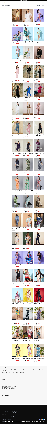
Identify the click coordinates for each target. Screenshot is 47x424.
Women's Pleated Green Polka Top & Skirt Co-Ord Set (28, 42)
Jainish (13, 173)
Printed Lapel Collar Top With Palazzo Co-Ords (28, 60)
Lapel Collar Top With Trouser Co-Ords (27, 98)
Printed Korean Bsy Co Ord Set (38, 227)
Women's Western (22, 421)
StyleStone (24, 135)
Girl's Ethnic (16, 421)
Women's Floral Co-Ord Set (15, 41)
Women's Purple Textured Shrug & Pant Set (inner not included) (16, 153)
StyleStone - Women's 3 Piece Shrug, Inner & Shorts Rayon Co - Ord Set (28, 303)
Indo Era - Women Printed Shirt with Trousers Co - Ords (17, 358)
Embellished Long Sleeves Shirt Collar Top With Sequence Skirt (39, 60)
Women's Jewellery (43, 421)
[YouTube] (5, 414)
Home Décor (35, 421)
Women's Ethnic (10, 421)
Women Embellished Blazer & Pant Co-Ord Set (27, 79)
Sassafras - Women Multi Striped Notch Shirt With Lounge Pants (38, 340)
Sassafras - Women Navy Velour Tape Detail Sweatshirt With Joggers (39, 303)
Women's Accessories (38, 421)
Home (38, 5)
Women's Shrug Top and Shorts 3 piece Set (39, 265)
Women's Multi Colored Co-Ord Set (17, 264)
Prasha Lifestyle (5, 419)
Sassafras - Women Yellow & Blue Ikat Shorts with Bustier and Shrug (17, 321)
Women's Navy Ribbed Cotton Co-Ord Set (28, 153)
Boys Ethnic (18, 421)
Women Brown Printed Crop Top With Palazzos (39, 209)
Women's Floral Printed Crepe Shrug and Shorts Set (28, 246)
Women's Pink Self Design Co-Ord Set (28, 134)
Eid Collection (6, 421)
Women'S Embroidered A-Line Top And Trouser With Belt (16, 209)
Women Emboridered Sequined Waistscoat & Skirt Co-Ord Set (16, 98)
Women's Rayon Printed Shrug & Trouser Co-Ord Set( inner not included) (16, 284)
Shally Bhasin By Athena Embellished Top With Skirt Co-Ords (39, 79)
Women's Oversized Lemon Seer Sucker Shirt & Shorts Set (16, 23)
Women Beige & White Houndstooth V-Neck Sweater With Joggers (28, 116)
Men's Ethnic (13, 421)
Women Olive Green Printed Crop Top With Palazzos (28, 172)
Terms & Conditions (13, 416)
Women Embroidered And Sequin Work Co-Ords (39, 153)
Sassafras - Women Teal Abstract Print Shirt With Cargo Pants (39, 358)
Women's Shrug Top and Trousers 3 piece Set (27, 265)
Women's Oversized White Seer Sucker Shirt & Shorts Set (28, 23)
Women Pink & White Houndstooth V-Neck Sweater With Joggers (39, 116)
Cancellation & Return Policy (14, 411)
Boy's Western (31, 421)
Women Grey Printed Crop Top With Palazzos (38, 172)
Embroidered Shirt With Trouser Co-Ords (17, 116)
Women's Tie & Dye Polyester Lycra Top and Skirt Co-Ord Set (17, 60)
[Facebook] (2, 414)
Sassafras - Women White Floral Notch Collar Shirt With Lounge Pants (28, 340)
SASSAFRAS (24, 117)
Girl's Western (28, 421)
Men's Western (25, 421)
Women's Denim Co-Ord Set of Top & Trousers (17, 135)
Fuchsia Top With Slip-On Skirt (38, 97)
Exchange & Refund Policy (13, 412)
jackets (6, 388)
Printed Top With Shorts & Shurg (27, 227)
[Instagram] (3, 414)
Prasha (34, 228)
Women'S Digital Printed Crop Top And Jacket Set (39, 191)
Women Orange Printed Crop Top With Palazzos (17, 191)
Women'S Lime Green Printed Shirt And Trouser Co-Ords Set (27, 209)
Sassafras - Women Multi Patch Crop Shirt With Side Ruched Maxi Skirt (17, 340)
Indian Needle (24, 210)
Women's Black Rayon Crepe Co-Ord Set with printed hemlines (39, 135)
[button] (10, 3)
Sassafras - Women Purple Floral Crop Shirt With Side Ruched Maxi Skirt (39, 321)
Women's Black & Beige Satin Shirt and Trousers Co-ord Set (27, 283)
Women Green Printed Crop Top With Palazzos (28, 191)
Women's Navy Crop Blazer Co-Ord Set (39, 246)
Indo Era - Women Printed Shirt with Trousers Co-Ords (28, 358)
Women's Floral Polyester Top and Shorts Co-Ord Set (38, 42)
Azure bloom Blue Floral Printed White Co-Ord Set (17, 246)
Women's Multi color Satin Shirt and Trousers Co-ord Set (17, 303)
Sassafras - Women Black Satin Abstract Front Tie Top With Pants (27, 321)
